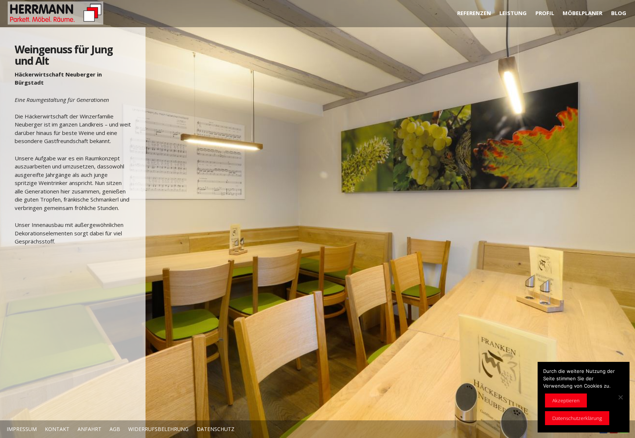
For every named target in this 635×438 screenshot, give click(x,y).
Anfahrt (89, 428)
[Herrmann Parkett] (57, 13)
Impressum (22, 428)
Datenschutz (215, 428)
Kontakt (57, 428)
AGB (115, 428)
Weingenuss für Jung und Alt (64, 55)
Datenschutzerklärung (577, 418)
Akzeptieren (566, 400)
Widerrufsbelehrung (158, 428)
